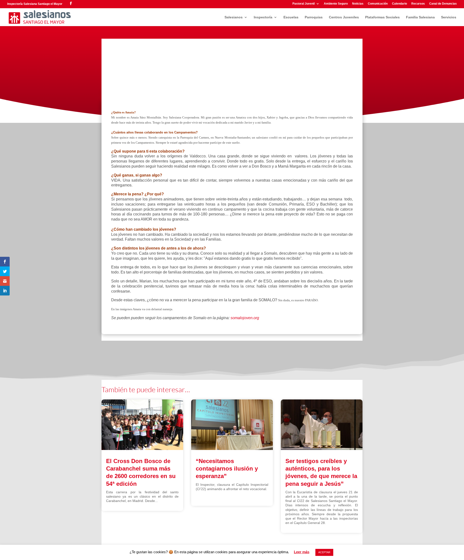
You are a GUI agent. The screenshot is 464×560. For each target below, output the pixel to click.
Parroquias (314, 17)
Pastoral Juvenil (303, 3)
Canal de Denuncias (443, 3)
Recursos (418, 3)
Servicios (448, 17)
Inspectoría (263, 17)
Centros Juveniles (344, 17)
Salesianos (234, 17)
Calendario (399, 3)
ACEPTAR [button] (324, 552)
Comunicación (378, 3)
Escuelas (290, 17)
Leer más (301, 552)
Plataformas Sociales (382, 17)
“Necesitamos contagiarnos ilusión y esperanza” (227, 468)
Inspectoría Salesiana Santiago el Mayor (34, 4)
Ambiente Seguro (336, 3)
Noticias (357, 3)
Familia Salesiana (420, 17)
